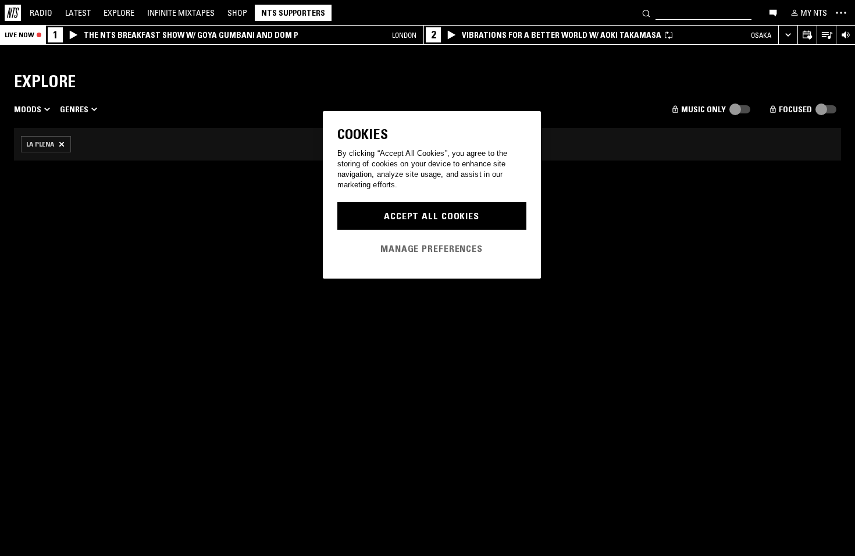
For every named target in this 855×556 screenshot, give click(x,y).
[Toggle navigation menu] (841, 13)
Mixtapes (181, 13)
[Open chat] (773, 12)
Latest (78, 13)
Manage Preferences (431, 248)
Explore (119, 13)
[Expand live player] (787, 35)
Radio (41, 13)
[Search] (646, 12)
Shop (237, 13)
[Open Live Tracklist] (826, 35)
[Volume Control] (845, 35)
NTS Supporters (293, 13)
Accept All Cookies (431, 216)
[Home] (13, 13)
